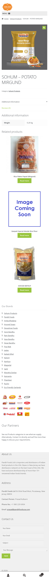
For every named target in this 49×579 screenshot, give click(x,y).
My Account (8, 575)
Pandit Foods (9, 317)
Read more (24, 181)
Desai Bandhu (9, 343)
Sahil (6, 369)
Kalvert (7, 358)
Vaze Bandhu (9, 339)
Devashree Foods (11, 328)
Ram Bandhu (9, 335)
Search (24, 575)
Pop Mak (7, 346)
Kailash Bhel (9, 354)
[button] (4, 13)
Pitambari (8, 380)
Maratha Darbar (10, 372)
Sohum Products (15, 19)
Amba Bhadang (10, 321)
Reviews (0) (6, 108)
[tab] (24, 102)
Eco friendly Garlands (12, 387)
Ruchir (6, 384)
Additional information (11, 102)
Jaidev (6, 350)
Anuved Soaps (9, 324)
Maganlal (7, 365)
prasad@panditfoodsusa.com (18, 509)
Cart (38, 573)
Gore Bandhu (9, 332)
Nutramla (8, 376)
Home (6, 19)
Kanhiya (7, 361)
